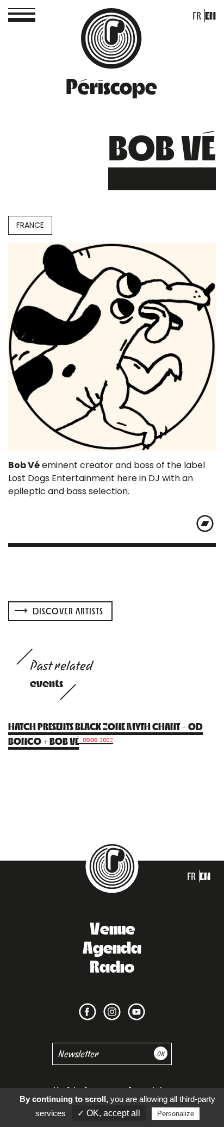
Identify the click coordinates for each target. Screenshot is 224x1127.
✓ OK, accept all (108, 1113)
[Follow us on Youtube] (134, 1005)
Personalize (175, 1114)
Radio (112, 965)
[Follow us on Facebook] (87, 1005)
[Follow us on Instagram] (110, 1005)
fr (196, 15)
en (210, 15)
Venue (112, 927)
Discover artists (66, 611)
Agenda (112, 946)
